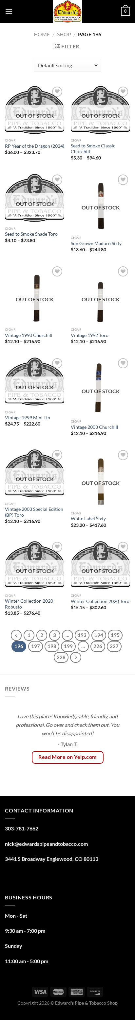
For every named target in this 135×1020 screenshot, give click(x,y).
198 (52, 646)
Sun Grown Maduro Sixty (96, 243)
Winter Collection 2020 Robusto (29, 604)
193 (82, 635)
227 (114, 646)
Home (42, 34)
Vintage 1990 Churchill (29, 335)
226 (97, 646)
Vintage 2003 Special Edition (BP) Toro (34, 512)
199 (68, 646)
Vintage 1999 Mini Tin (27, 417)
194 (98, 635)
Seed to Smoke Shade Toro (31, 234)
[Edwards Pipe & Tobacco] (67, 11)
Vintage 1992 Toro (89, 335)
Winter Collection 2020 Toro (100, 601)
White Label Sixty (88, 518)
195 (115, 635)
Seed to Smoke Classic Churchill (93, 148)
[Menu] (9, 11)
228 (61, 657)
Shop (64, 34)
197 (35, 646)
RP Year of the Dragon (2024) (34, 146)
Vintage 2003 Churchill (94, 427)
